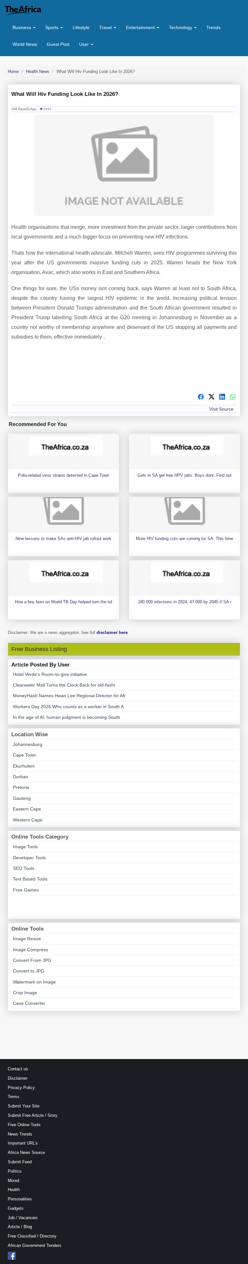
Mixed (13, 1180)
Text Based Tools (30, 879)
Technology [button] (181, 27)
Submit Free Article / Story (32, 1115)
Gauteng (22, 798)
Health (14, 1189)
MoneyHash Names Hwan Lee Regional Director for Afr (69, 695)
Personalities (20, 1199)
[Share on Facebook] (201, 398)
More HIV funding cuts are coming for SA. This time (184, 538)
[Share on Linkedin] (222, 398)
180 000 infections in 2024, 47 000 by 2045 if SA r (184, 601)
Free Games (26, 889)
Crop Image (25, 992)
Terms (13, 1096)
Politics (15, 1171)
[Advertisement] (124, 369)
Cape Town (24, 755)
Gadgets (16, 1208)
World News (25, 44)
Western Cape (27, 819)
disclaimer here (112, 632)
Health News (37, 71)
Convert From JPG (32, 960)
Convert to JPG (28, 970)
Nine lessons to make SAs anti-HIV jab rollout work (63, 538)
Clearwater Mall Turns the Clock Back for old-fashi (64, 685)
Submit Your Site (23, 1106)
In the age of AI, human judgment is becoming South (66, 717)
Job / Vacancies (23, 1217)
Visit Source (221, 409)
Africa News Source (26, 1152)
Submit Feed (20, 1161)
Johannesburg (27, 744)
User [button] (84, 44)
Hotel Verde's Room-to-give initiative (50, 674)
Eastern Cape (27, 808)
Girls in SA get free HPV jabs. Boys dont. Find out (185, 475)
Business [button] (22, 27)
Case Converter (29, 1003)
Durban (20, 776)
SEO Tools (23, 868)
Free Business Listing (39, 649)
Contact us (18, 1068)
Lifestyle (81, 27)
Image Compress (30, 949)
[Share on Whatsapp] (233, 398)
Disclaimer (17, 1078)
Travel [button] (106, 27)
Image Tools (25, 846)
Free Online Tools (24, 1124)
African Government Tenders (34, 1245)
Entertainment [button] (141, 27)
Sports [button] (52, 27)
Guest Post (58, 44)
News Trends (20, 1134)
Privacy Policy (21, 1087)
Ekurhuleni (24, 766)
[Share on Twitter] (211, 398)
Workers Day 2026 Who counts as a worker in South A (68, 706)
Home (13, 71)
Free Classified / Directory (32, 1236)
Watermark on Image (34, 981)
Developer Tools (29, 857)
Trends (213, 27)
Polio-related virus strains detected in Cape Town (63, 475)
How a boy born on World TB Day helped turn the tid (63, 601)
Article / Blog (20, 1226)
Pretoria (21, 787)
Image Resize (27, 938)
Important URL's (23, 1143)
